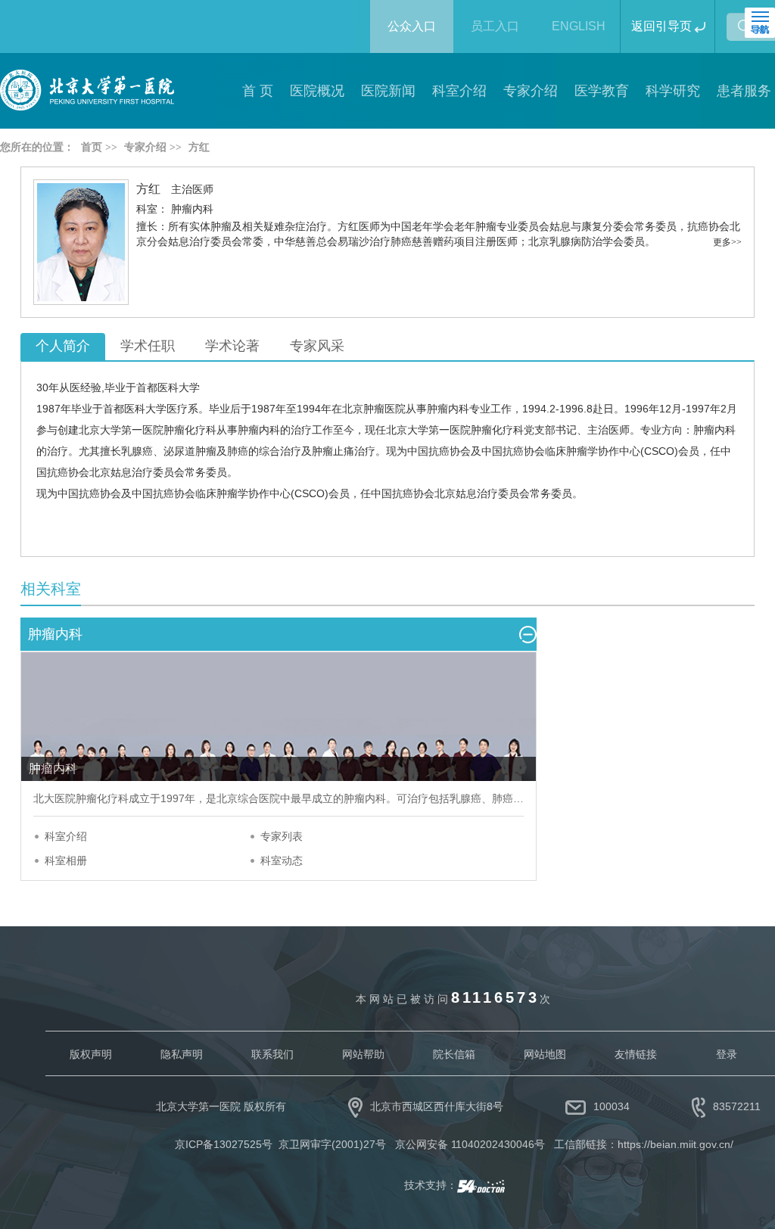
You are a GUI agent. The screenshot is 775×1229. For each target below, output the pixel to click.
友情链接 (636, 1054)
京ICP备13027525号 (223, 1144)
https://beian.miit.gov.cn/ (675, 1144)
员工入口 (495, 26)
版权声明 (91, 1054)
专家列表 (281, 836)
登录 (726, 1054)
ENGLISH (578, 26)
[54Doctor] (481, 1185)
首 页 (257, 90)
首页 (91, 147)
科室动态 (281, 860)
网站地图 (545, 1054)
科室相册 (66, 860)
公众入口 (412, 26)
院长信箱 (454, 1054)
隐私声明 (181, 1054)
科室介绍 (66, 836)
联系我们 (272, 1054)
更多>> (727, 242)
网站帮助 (363, 1054)
